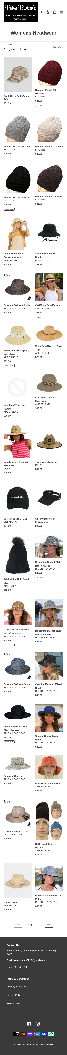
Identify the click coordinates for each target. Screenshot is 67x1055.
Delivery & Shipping (17, 986)
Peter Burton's (28, 1044)
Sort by (8, 44)
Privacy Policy (14, 995)
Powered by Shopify (44, 1044)
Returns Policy (14, 1003)
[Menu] (61, 12)
